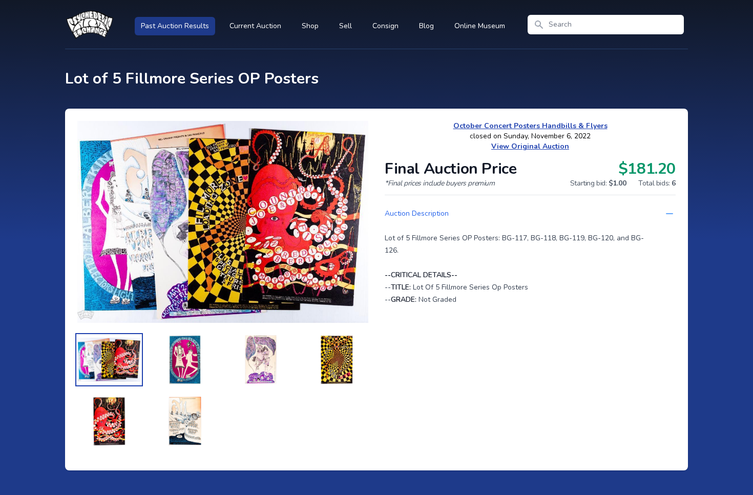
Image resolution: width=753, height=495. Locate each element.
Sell (345, 26)
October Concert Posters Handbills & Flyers (530, 126)
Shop (310, 26)
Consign (385, 26)
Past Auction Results (175, 26)
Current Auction (255, 26)
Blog (426, 26)
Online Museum (479, 26)
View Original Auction (530, 146)
